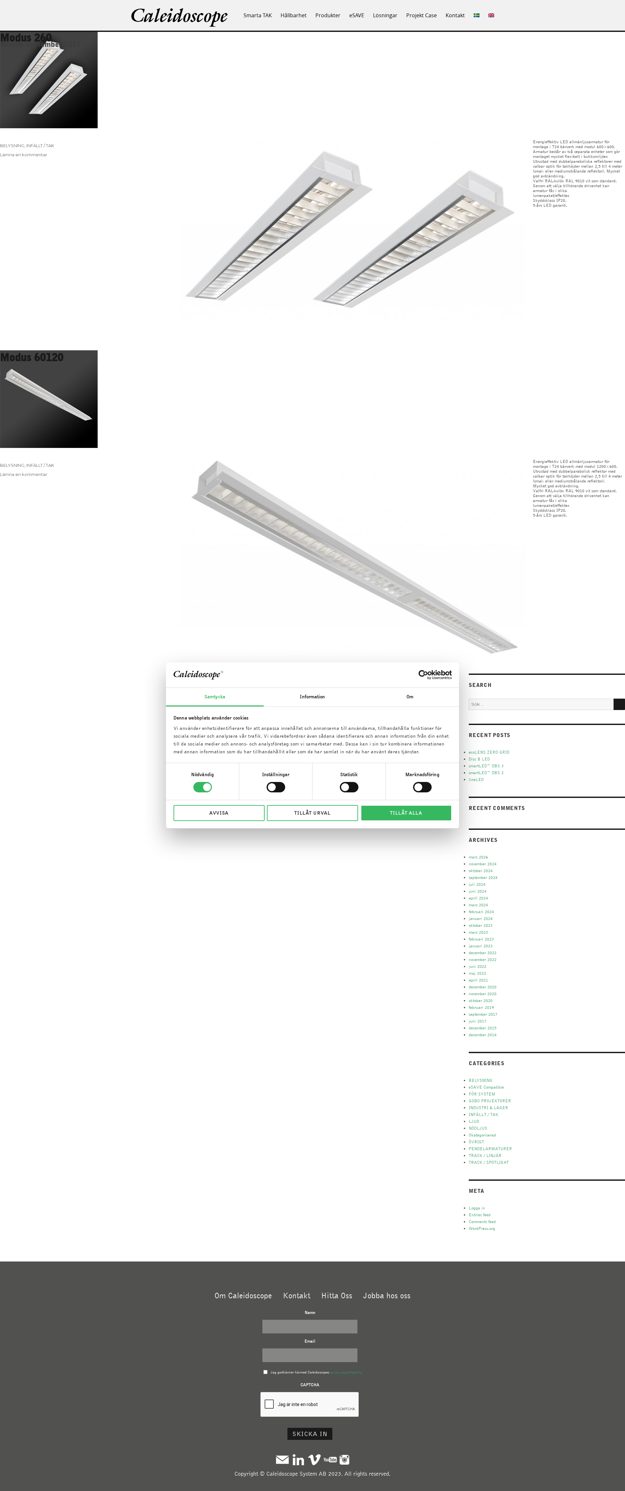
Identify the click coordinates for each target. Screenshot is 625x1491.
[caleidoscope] (180, 18)
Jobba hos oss (386, 1295)
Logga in (477, 1207)
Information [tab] (312, 697)
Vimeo (314, 1459)
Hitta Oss (336, 1295)
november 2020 (482, 993)
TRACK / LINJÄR (485, 1155)
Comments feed (482, 1221)
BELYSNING (12, 145)
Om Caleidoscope (243, 1295)
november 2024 (482, 863)
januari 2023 (481, 945)
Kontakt (455, 15)
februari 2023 (481, 939)
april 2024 (478, 898)
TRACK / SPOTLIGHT (489, 1162)
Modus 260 (26, 37)
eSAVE (356, 15)
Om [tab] (410, 697)
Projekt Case (421, 15)
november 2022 (482, 959)
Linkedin (298, 1459)
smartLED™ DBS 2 (486, 772)
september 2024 (483, 877)
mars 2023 (478, 932)
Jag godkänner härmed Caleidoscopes (316, 1372)
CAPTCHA (309, 1384)
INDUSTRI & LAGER (488, 1107)
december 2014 (482, 1034)
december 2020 (482, 986)
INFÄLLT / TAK (40, 145)
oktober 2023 (481, 925)
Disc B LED (479, 759)
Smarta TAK (257, 15)
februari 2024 (481, 911)
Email (309, 1341)
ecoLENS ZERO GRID (489, 752)
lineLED (476, 779)
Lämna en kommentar (23, 154)
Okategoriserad (482, 1135)
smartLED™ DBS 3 (486, 765)
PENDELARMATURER (490, 1148)
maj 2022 (477, 973)
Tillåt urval (312, 813)
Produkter (327, 15)
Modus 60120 (31, 357)
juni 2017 (477, 1021)
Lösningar (385, 15)
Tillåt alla (406, 813)
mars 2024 (478, 904)
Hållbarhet (294, 15)
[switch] (276, 787)
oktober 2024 (481, 870)
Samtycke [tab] (214, 697)
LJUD (474, 1121)
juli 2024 (477, 884)
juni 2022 (477, 966)
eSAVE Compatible (486, 1087)
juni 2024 (477, 891)
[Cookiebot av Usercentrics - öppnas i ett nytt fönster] (423, 675)
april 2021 (478, 980)
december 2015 (482, 1027)
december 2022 (482, 952)
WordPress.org (482, 1228)
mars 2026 (478, 857)
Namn (310, 1312)
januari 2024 (481, 918)
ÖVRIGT (476, 1141)
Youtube (330, 1459)
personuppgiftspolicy (346, 1372)
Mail (282, 1459)
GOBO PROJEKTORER (490, 1100)
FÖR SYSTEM (482, 1094)
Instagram (344, 1459)
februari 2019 (481, 1007)
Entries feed (480, 1214)
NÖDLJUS (478, 1128)
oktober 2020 (481, 1000)
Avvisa (219, 813)
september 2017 (483, 1014)
